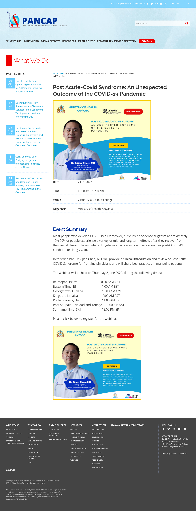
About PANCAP (11, 429)
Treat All (31, 433)
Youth (30, 448)
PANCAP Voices (97, 445)
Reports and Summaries (54, 434)
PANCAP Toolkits (77, 452)
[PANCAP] (14, 28)
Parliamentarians (35, 441)
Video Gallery (97, 460)
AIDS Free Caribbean (35, 429)
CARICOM (115, 3)
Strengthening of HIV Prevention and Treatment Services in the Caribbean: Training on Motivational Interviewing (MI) (29, 109)
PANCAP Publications (78, 448)
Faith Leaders (33, 445)
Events (30, 462)
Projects (31, 437)
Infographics (75, 456)
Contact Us (126, 3)
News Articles (97, 433)
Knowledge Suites (77, 441)
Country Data (54, 429)
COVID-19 (147, 41)
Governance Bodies (14, 433)
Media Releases (98, 429)
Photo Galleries (98, 456)
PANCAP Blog (97, 452)
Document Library (77, 437)
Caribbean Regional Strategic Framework (15, 442)
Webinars (74, 460)
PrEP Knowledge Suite (79, 433)
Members (9, 437)
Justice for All (33, 452)
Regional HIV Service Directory (116, 41)
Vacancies (96, 464)
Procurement (97, 468)
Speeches (95, 441)
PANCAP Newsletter (100, 448)
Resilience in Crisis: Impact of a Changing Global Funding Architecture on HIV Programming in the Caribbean (29, 185)
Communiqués (97, 437)
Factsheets (74, 445)
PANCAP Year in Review (58, 439)
